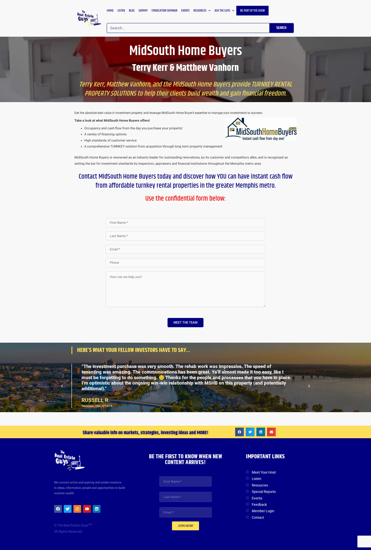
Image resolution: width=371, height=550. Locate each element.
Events (185, 10)
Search (281, 28)
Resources (199, 10)
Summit (143, 10)
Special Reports (264, 492)
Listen (121, 10)
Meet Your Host (264, 472)
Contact (258, 517)
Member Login (263, 511)
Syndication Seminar (164, 10)
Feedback (259, 505)
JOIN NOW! (185, 526)
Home (110, 10)
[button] (62, 386)
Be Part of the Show (252, 10)
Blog (132, 10)
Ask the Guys (222, 10)
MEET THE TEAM (185, 322)
